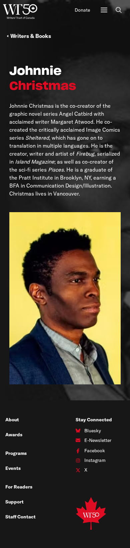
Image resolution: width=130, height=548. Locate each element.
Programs (16, 453)
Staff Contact (20, 517)
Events (13, 468)
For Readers (18, 487)
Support (14, 502)
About (12, 420)
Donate (82, 10)
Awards (13, 435)
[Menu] (104, 10)
